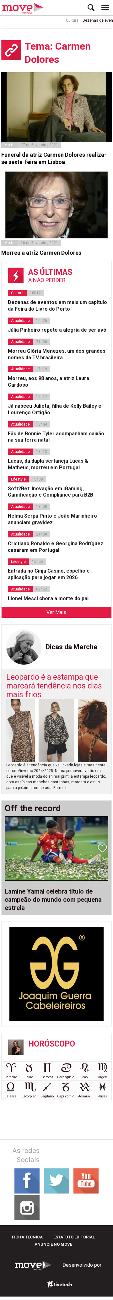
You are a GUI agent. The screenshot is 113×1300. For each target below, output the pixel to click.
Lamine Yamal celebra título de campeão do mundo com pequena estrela (53, 899)
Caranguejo (65, 1077)
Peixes (102, 1096)
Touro (29, 1077)
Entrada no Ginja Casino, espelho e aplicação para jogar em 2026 (49, 574)
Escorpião (29, 1096)
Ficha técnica (27, 1237)
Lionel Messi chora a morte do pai (48, 598)
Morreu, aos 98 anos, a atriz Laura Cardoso (48, 381)
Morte (9, 145)
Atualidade (20, 320)
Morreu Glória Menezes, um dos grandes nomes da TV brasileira (56, 354)
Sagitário (47, 1096)
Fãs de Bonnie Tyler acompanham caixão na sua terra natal (56, 437)
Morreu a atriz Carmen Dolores (41, 252)
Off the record (33, 808)
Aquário (84, 1096)
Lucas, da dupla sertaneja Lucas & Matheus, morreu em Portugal (48, 464)
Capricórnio (65, 1096)
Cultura (67, 20)
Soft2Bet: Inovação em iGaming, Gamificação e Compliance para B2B (50, 492)
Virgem (102, 1077)
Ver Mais (56, 612)
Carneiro (10, 1077)
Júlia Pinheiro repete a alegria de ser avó (57, 330)
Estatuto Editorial (74, 1237)
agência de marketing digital (59, 1284)
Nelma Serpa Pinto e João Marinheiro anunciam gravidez (52, 519)
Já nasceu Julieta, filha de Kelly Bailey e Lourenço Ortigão (54, 409)
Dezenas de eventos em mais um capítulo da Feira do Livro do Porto (57, 305)
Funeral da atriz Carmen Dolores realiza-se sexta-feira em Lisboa (53, 158)
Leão (84, 1077)
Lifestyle (18, 479)
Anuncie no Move (53, 1244)
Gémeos (47, 1077)
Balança (10, 1096)
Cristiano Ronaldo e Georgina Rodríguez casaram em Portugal (55, 547)
